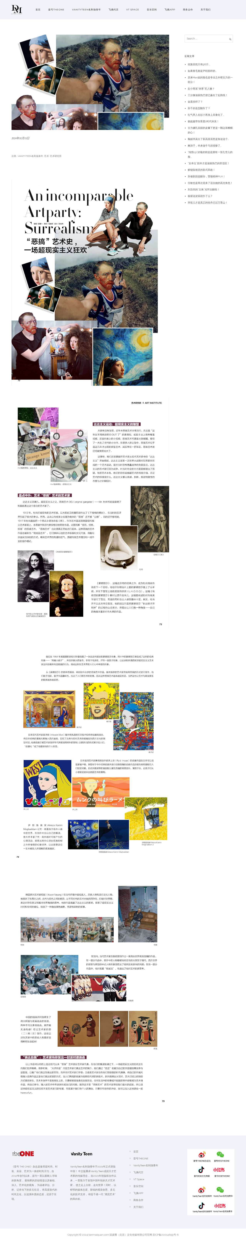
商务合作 (188, 9)
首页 (38, 9)
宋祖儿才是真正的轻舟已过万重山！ (208, 202)
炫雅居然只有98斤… (199, 64)
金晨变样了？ (195, 101)
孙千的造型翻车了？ (199, 108)
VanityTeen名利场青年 (86, 9)
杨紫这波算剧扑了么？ (200, 196)
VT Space (132, 9)
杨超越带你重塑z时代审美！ (203, 121)
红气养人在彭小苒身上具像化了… (206, 114)
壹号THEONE (56, 9)
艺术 (46, 156)
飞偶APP (170, 9)
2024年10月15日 (20, 138)
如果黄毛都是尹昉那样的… (202, 70)
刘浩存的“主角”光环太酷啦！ (204, 189)
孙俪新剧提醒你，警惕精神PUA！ (206, 176)
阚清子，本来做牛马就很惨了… (205, 145)
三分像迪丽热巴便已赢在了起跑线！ (208, 95)
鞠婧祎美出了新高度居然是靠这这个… (208, 139)
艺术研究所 (56, 156)
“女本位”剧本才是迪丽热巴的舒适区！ (209, 163)
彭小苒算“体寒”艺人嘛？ (201, 88)
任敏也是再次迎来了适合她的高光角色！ (210, 183)
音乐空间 (152, 9)
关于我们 (206, 9)
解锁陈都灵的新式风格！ (201, 169)
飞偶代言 (114, 9)
